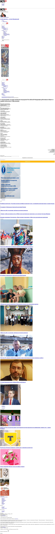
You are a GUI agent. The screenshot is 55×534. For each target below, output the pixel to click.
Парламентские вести (5, 85)
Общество (3, 82)
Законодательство (4, 97)
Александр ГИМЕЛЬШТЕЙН (4, 17)
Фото (2, 93)
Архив (3, 30)
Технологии (3, 406)
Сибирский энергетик (7, 34)
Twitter (3, 511)
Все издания (5, 88)
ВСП (4, 31)
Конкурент (5, 33)
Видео (3, 37)
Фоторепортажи (6, 29)
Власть (3, 26)
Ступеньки (5, 35)
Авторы (3, 4)
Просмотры (3, 199)
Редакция (3, 3)
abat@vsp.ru (3, 515)
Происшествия (4, 500)
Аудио (3, 38)
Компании (3, 503)
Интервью (3, 84)
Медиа (3, 94)
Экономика (3, 27)
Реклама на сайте (4, 508)
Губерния (5, 32)
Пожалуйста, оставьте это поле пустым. (5, 156)
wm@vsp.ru (16, 518)
